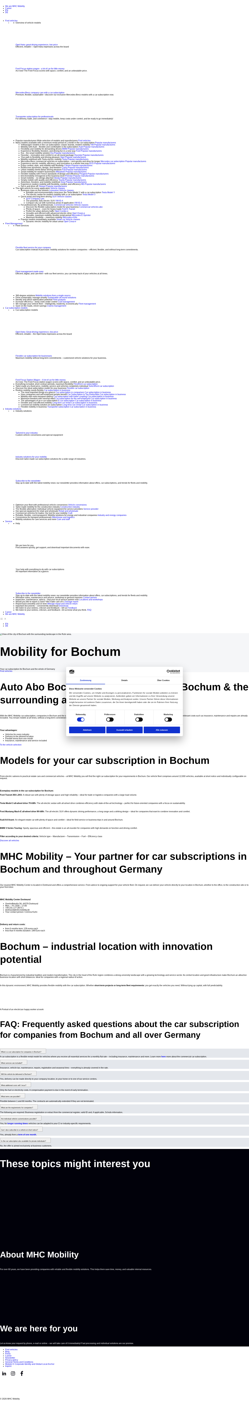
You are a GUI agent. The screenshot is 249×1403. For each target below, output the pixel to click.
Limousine (61, 190)
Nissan (53, 186)
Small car (68, 219)
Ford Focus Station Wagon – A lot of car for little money (41, 380)
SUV (62, 196)
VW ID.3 (78, 203)
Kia (62, 153)
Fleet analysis (59, 300)
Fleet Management (13, 223)
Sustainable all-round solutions (62, 297)
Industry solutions (13, 409)
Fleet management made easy (29, 271)
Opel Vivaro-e (78, 213)
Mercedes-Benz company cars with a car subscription (40, 93)
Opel (73, 157)
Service (8, 521)
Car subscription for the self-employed (86, 398)
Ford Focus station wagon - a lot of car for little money (40, 69)
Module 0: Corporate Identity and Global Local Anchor (29, 1364)
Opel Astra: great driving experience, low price (37, 45)
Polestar (79, 176)
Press (8, 1354)
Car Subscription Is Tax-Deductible (96, 394)
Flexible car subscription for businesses (34, 356)
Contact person (90, 597)
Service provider (90, 509)
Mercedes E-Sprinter (81, 215)
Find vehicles (11, 21)
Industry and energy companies (112, 515)
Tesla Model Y (108, 192)
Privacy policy (11, 1360)
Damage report (71, 602)
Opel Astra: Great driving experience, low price (37, 332)
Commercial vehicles (71, 205)
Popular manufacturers (105, 143)
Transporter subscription (71, 407)
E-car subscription (79, 400)
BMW (75, 149)
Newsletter (10, 1358)
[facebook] (22, 1377)
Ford (89, 151)
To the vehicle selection (11, 745)
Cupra (75, 167)
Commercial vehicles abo (91, 207)
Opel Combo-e (61, 211)
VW (102, 145)
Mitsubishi (71, 172)
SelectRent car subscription (101, 386)
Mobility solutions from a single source (53, 295)
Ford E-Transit (68, 209)
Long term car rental (74, 403)
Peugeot (94, 174)
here (163, 1056)
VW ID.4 (59, 201)
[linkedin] (4, 1377)
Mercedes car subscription (123, 161)
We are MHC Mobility (15, 6)
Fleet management (87, 304)
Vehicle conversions (77, 505)
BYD (102, 163)
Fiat (74, 170)
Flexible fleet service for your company (33, 247)
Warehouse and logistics (63, 517)
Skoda (67, 178)
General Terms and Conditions (19, 1362)
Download (63, 606)
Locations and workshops (91, 599)
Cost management (66, 302)
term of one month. (27, 1135)
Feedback (72, 608)
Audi (91, 147)
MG (93, 184)
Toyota (72, 180)
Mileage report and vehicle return (62, 604)
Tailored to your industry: (27, 433)
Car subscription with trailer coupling (84, 396)
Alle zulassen (162, 730)
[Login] (1, 632)
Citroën (78, 165)
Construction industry (70, 507)
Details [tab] (124, 680)
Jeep (74, 182)
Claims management (56, 306)
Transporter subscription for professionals (34, 116)
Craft (70, 513)
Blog (7, 1352)
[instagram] (13, 1377)
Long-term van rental (85, 405)
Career (8, 8)
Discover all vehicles (9, 840)
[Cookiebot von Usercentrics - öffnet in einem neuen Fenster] (168, 672)
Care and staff (63, 519)
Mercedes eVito (70, 217)
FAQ (89, 610)
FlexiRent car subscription (86, 384)
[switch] (110, 719)
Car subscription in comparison (83, 392)
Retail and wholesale (68, 511)
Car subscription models (16, 308)
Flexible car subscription (78, 388)
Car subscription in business (57, 390)
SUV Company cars (35, 199)
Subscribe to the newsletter (28, 481)
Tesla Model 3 (88, 194)
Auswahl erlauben (124, 730)
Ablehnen (87, 730)
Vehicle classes (57, 188)
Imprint (8, 1366)
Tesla (75, 159)
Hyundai (88, 155)
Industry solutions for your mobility (31, 457)
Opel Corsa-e (70, 221)
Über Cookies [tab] (163, 680)
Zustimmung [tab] (85, 680)
